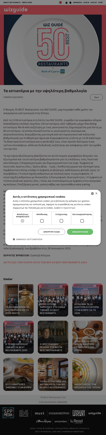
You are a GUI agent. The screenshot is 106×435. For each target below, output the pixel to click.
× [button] (96, 193)
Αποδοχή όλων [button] (80, 232)
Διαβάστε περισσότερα (64, 207)
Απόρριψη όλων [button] (51, 232)
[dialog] (53, 217)
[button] (27, 239)
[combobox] (92, 193)
